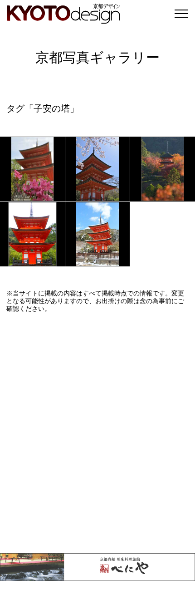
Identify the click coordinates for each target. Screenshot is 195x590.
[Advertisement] (97, 433)
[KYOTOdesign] (63, 19)
